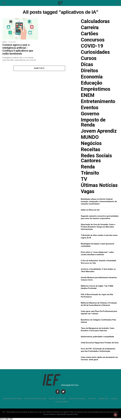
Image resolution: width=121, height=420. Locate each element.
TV (84, 179)
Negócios (91, 143)
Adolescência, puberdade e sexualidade (97, 337)
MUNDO (90, 137)
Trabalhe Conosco (77, 399)
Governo (90, 114)
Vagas (87, 191)
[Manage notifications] (115, 415)
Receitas (90, 149)
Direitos (89, 70)
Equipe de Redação (57, 399)
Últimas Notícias (99, 185)
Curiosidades (95, 52)
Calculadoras (95, 21)
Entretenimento (98, 101)
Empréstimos (95, 89)
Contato (92, 399)
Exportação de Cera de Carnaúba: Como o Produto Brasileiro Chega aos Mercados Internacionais (98, 227)
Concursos (93, 40)
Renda (88, 167)
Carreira (90, 27)
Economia (92, 77)
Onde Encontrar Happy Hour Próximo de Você (100, 343)
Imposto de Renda (93, 122)
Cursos (89, 58)
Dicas (87, 64)
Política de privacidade (35, 399)
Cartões (89, 33)
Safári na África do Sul (90, 210)
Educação (91, 83)
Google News (61, 402)
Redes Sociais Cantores (96, 158)
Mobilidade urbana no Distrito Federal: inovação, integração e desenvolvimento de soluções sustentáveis (99, 201)
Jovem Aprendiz (99, 131)
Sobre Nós (103, 399)
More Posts (39, 68)
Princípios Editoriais (12, 399)
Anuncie (114, 399)
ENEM (87, 95)
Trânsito (90, 173)
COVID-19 (92, 46)
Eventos (89, 107)
